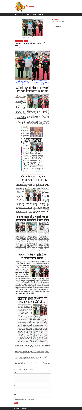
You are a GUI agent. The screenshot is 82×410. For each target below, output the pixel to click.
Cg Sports (30, 6)
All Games (39, 14)
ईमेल (15, 389)
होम (42, 14)
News (16, 14)
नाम (15, 385)
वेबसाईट (15, 394)
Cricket (19, 14)
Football (24, 14)
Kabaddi (34, 14)
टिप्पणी (15, 372)
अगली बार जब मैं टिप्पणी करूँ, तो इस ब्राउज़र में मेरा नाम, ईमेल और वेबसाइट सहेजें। (26, 399)
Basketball (29, 14)
